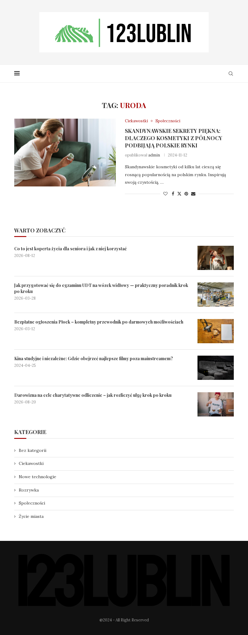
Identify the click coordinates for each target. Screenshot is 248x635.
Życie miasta (31, 516)
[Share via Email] (193, 193)
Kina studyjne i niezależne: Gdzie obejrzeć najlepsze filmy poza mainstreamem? (93, 358)
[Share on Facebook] (173, 193)
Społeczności (32, 503)
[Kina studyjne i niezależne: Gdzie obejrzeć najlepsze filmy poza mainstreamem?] (215, 368)
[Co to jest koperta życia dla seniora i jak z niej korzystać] (215, 258)
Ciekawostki (31, 463)
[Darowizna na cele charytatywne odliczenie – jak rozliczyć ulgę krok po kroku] (215, 404)
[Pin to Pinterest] (186, 193)
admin (154, 155)
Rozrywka (29, 490)
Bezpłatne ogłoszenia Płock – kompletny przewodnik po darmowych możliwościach (98, 322)
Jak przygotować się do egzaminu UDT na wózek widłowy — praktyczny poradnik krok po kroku (101, 288)
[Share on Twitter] (179, 193)
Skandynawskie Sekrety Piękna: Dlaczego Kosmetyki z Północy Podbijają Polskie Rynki (173, 138)
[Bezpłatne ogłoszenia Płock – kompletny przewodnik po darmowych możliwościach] (215, 331)
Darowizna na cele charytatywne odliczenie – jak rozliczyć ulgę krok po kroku (92, 395)
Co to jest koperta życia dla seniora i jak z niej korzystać (70, 249)
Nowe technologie (37, 476)
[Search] (231, 73)
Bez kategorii (32, 450)
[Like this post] (165, 193)
